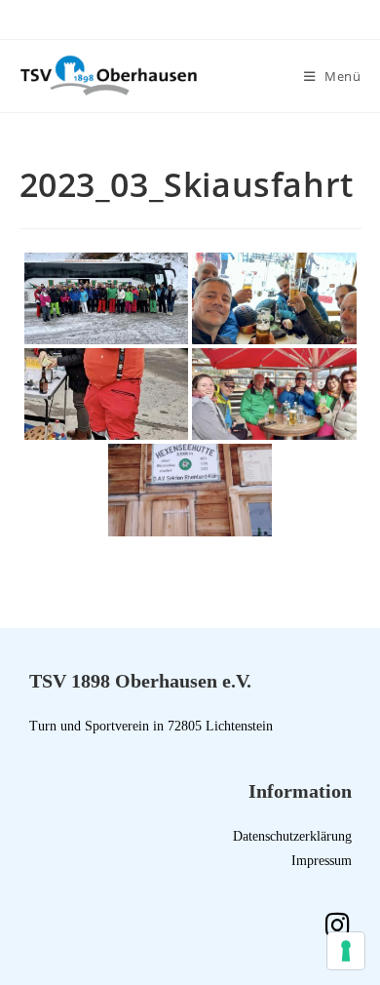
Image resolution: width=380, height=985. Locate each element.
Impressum (321, 860)
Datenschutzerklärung (292, 836)
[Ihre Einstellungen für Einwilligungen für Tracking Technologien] (345, 950)
